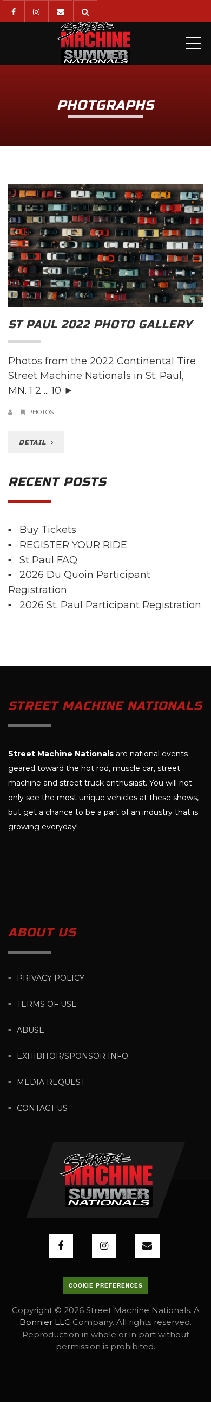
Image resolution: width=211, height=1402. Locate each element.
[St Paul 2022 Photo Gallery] (105, 245)
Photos (41, 412)
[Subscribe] (60, 11)
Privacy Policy (50, 978)
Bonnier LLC (44, 1322)
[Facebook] (13, 11)
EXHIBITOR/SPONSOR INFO (72, 1056)
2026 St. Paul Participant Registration (110, 605)
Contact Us (42, 1108)
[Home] (93, 43)
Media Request (51, 1082)
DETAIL (34, 442)
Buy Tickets (47, 530)
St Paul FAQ (48, 559)
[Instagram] (36, 11)
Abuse (30, 1030)
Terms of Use (47, 1004)
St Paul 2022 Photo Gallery (100, 324)
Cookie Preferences (106, 1285)
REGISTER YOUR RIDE (73, 545)
